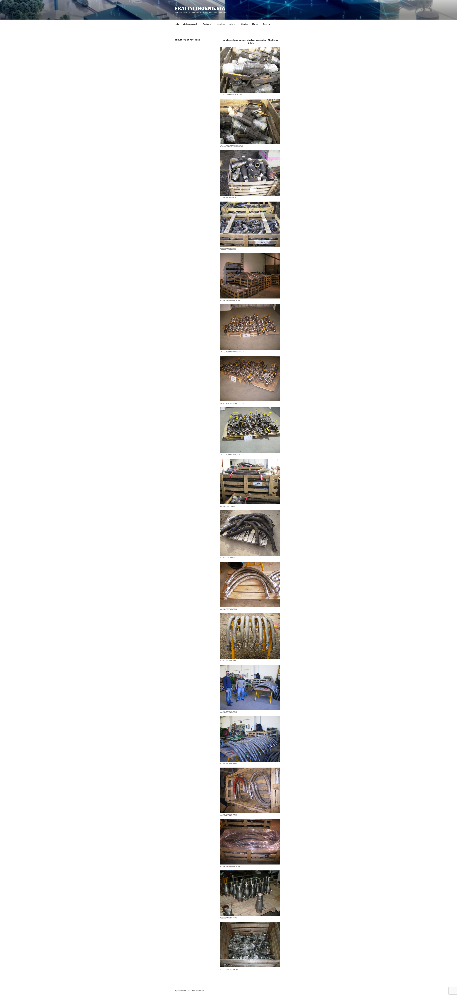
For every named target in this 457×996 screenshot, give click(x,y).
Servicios (221, 24)
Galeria (232, 24)
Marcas (255, 24)
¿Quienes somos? (190, 24)
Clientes (244, 24)
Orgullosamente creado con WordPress (189, 990)
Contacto (266, 24)
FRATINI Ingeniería (200, 8)
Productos (207, 24)
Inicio (176, 24)
